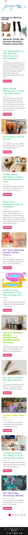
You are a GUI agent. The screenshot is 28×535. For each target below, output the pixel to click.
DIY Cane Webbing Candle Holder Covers (13, 252)
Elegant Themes (14, 529)
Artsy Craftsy (5, 257)
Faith (4, 382)
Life (6, 382)
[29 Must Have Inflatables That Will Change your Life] (14, 280)
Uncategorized (6, 60)
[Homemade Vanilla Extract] (14, 126)
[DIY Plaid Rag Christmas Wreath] (14, 483)
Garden (4, 420)
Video (9, 257)
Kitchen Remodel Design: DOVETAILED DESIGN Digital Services (12, 338)
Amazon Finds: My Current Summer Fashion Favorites (13, 41)
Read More (7, 81)
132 (22, 516)
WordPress (14, 530)
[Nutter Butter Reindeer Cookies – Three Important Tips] (14, 164)
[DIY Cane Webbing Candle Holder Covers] (14, 239)
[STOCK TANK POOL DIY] (14, 405)
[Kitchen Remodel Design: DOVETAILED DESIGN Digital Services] (14, 322)
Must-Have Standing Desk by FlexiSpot (13, 204)
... (18, 515)
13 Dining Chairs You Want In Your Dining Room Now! (13, 455)
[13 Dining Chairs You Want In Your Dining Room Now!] (14, 442)
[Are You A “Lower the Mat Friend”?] (14, 367)
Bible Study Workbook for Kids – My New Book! (13, 91)
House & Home (6, 345)
